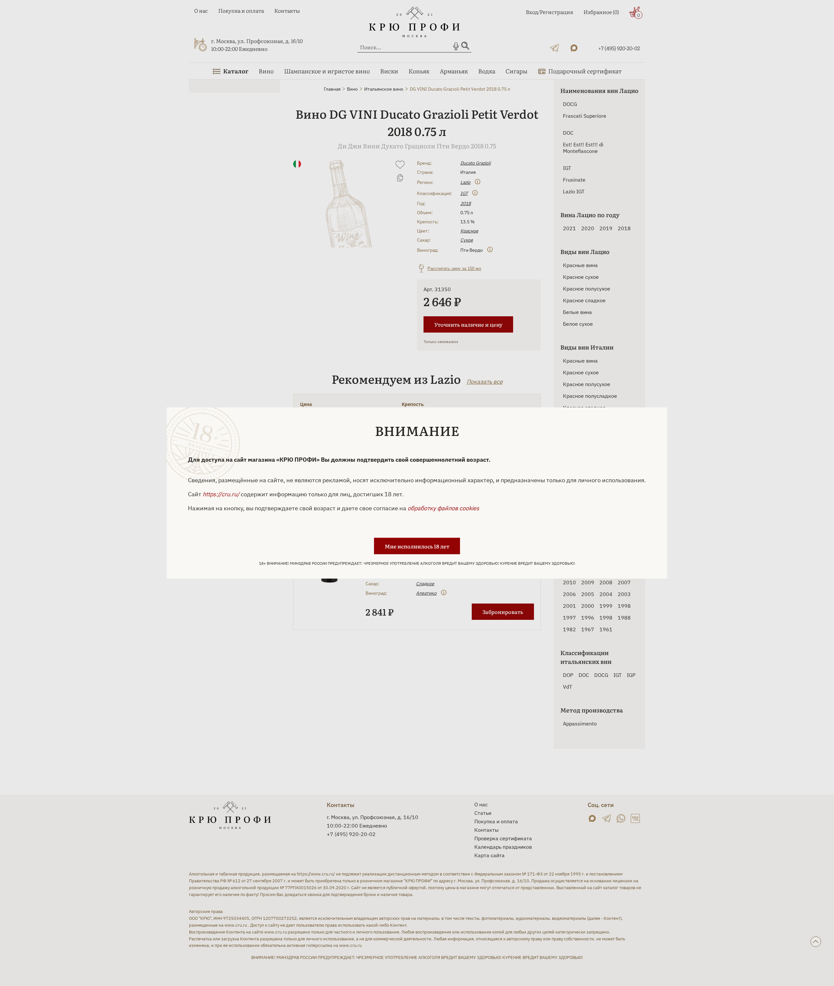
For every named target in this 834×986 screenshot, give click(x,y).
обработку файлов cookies (443, 508)
